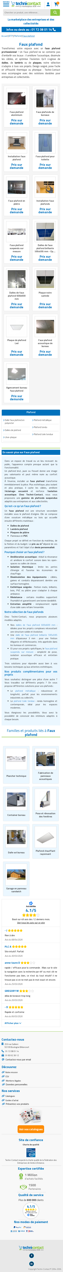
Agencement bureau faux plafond (16, 389)
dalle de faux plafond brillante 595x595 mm (33, 636)
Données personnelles (16, 1084)
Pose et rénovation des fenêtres (45, 815)
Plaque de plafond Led (16, 341)
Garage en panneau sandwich (16, 890)
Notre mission (11, 1072)
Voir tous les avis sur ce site (31, 922)
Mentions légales (13, 1080)
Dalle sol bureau (16, 852)
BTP (11, 36)
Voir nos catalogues (31, 1129)
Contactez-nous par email (18, 1059)
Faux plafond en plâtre (16, 202)
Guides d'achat (11, 1100)
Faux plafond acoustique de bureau (45, 343)
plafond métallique (25, 691)
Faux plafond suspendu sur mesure (17, 248)
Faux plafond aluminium (16, 113)
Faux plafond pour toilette (45, 158)
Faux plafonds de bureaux (45, 113)
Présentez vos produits (17, 1103)
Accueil (4, 35)
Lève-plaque (11, 437)
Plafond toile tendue (43, 434)
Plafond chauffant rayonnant (45, 852)
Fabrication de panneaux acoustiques (45, 776)
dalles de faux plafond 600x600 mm (35, 625)
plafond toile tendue (24, 701)
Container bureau (16, 815)
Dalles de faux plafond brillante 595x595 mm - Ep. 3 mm (45, 249)
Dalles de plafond (13, 430)
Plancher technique (16, 776)
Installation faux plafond (16, 158)
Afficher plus (12, 1023)
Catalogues (10, 1096)
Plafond (17, 36)
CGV (7, 1076)
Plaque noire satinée (45, 294)
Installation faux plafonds (45, 202)
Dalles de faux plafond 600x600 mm (16, 296)
